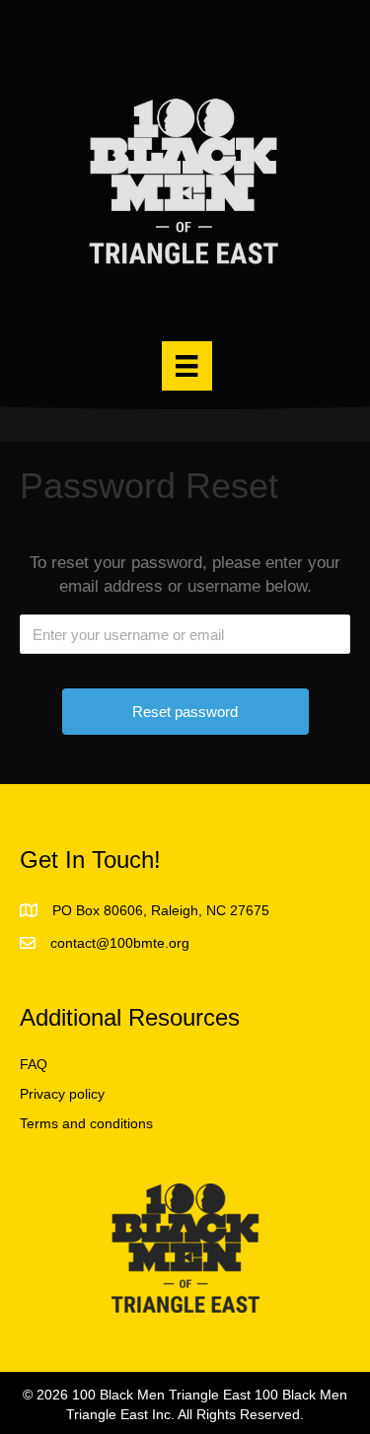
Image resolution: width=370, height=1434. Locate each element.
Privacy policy (62, 1094)
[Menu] (186, 366)
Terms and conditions (86, 1123)
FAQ (33, 1064)
